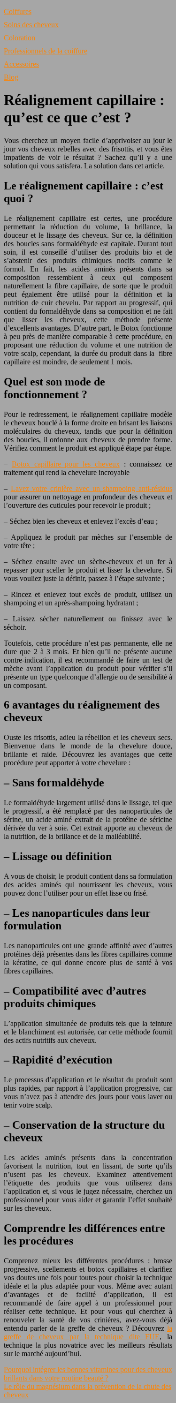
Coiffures (17, 11)
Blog (11, 77)
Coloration (19, 38)
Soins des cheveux (31, 25)
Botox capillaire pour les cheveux (66, 464)
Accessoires (21, 64)
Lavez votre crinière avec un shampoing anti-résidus (91, 488)
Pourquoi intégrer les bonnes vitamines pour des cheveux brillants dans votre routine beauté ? (88, 1373)
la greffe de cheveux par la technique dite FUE (88, 1332)
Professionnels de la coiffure (45, 51)
